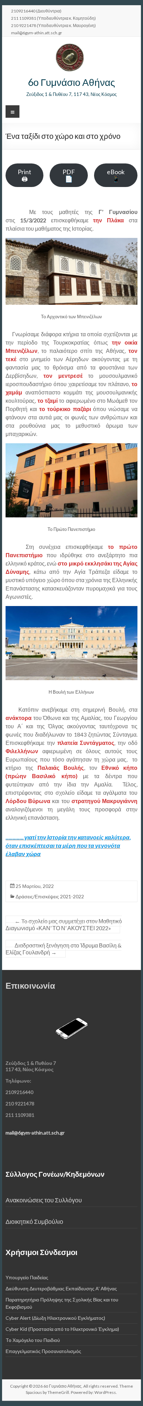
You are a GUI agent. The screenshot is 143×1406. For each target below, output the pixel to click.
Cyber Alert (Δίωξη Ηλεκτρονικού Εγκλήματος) (55, 1318)
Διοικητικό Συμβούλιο (34, 1221)
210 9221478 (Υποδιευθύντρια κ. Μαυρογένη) (53, 25)
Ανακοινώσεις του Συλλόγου (44, 1200)
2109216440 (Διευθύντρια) (36, 10)
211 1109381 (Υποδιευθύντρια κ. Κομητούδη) (53, 18)
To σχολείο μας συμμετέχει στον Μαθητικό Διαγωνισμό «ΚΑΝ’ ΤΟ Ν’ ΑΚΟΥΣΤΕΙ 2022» (64, 924)
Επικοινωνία (30, 985)
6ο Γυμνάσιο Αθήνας (71, 82)
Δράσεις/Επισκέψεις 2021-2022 (50, 896)
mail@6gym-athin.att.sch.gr (36, 32)
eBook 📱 (116, 175)
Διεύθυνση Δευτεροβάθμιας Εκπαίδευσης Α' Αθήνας (61, 1288)
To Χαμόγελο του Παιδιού (33, 1340)
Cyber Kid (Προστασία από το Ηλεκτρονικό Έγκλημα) (62, 1329)
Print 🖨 (24, 175)
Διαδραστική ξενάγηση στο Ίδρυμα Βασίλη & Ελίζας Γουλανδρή (63, 948)
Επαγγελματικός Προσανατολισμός (43, 1351)
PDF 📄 (68, 175)
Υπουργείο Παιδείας (27, 1277)
